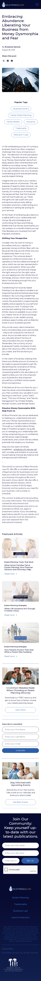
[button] (36, 4)
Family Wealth (13, 122)
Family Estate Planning (20, 115)
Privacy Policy (7, 949)
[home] (13, 4)
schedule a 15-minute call (25, 449)
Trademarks (20, 128)
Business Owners (21, 109)
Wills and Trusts (21, 135)
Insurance (30, 122)
